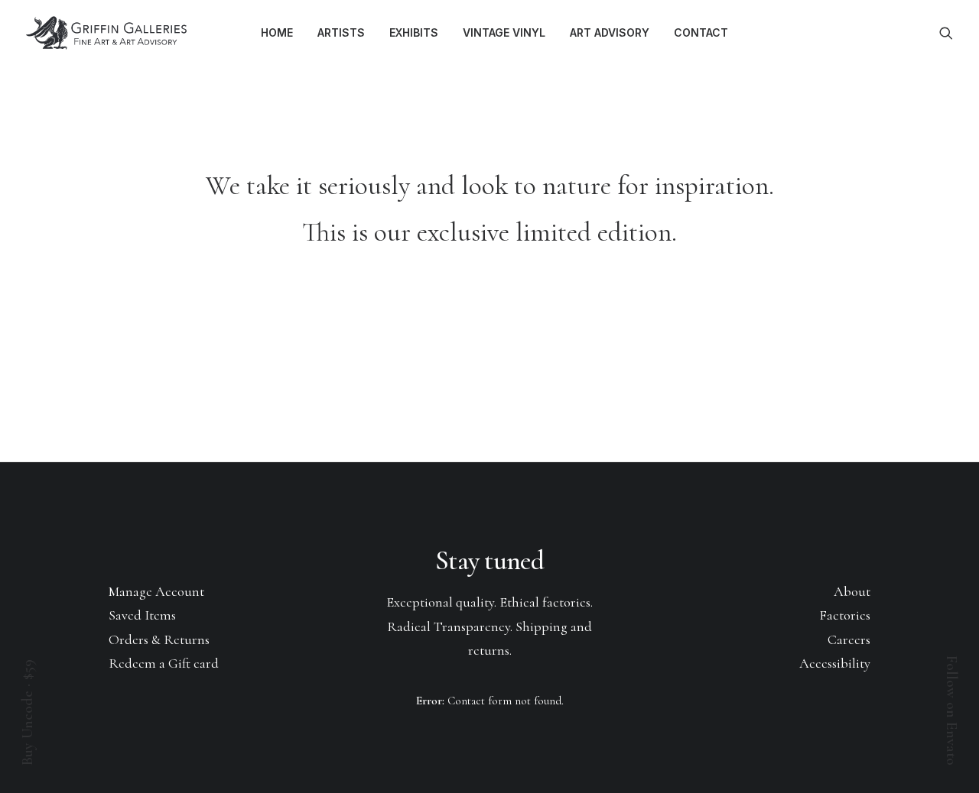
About (852, 591)
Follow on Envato (951, 710)
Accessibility (834, 663)
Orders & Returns (159, 639)
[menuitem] (277, 33)
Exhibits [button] (413, 32)
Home (277, 32)
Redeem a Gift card (164, 663)
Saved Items (142, 615)
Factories (844, 615)
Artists (341, 32)
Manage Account (156, 591)
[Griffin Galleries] (107, 33)
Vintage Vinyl (504, 32)
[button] (946, 33)
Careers (849, 639)
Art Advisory (609, 32)
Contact (701, 32)
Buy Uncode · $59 (27, 712)
